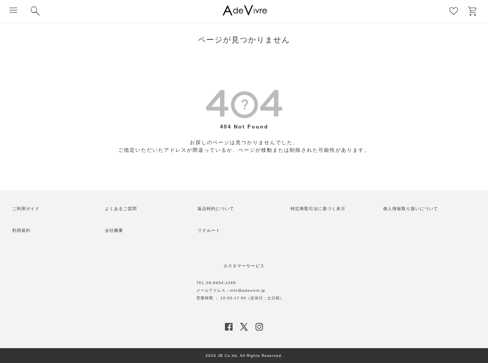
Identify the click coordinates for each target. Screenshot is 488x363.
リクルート (208, 230)
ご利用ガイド (26, 208)
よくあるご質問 (121, 208)
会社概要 (114, 230)
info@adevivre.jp (247, 290)
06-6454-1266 (221, 283)
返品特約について (215, 208)
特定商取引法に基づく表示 (318, 208)
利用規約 (21, 230)
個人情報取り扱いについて (410, 208)
